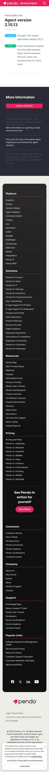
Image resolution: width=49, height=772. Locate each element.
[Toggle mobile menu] (44, 3)
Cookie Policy (36, 756)
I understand (24, 766)
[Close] (45, 746)
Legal (8, 713)
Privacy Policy (17, 713)
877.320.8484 (12, 721)
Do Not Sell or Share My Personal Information (25, 761)
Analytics (10, 200)
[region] (24, 756)
